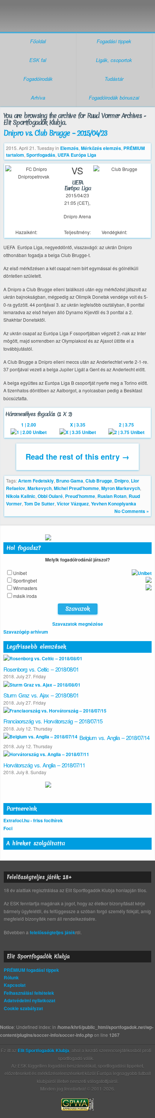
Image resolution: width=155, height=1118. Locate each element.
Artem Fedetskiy (36, 480)
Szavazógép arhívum (25, 631)
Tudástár (114, 78)
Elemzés (69, 148)
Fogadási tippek (114, 41)
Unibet (20, 573)
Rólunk (11, 977)
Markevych (39, 488)
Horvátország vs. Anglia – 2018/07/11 (44, 765)
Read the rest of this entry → (77, 456)
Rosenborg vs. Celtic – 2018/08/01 (41, 669)
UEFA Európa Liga (77, 154)
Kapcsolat (15, 985)
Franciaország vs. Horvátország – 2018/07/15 (52, 721)
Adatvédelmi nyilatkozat (29, 1000)
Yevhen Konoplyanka (113, 503)
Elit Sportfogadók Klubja (77, 12)
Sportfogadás (40, 154)
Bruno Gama (69, 480)
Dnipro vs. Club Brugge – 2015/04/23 (55, 133)
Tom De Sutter (39, 503)
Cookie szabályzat (23, 1008)
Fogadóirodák (38, 78)
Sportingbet (25, 580)
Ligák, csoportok (114, 60)
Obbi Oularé (50, 496)
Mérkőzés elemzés (101, 148)
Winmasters (25, 588)
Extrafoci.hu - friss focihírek (33, 820)
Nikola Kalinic (20, 496)
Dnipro (121, 480)
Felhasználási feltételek (29, 992)
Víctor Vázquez (73, 503)
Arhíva (38, 97)
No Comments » (131, 511)
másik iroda (25, 596)
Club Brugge (98, 480)
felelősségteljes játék (52, 932)
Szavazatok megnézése (77, 623)
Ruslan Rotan (111, 496)
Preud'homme (80, 496)
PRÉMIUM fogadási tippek (31, 970)
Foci (7, 828)
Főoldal (38, 41)
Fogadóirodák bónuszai (114, 97)
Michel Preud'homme (76, 488)
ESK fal (37, 60)
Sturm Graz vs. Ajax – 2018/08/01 (41, 695)
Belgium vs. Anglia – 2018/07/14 (114, 737)
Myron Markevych (120, 488)
